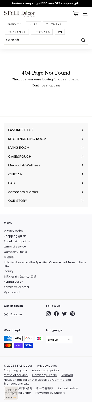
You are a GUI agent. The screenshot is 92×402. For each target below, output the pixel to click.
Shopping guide (15, 236)
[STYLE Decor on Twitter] (64, 313)
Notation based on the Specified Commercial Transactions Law (45, 264)
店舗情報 (9, 257)
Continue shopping (46, 85)
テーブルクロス (42, 32)
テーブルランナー (55, 24)
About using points (17, 241)
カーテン (33, 24)
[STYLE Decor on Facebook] (56, 313)
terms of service (15, 246)
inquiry (8, 271)
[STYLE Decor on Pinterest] (72, 313)
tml (60, 32)
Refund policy (13, 282)
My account (12, 292)
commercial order (16, 287)
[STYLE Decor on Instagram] (48, 313)
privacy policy (13, 230)
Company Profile (15, 252)
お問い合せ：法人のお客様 (20, 276)
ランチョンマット (17, 32)
